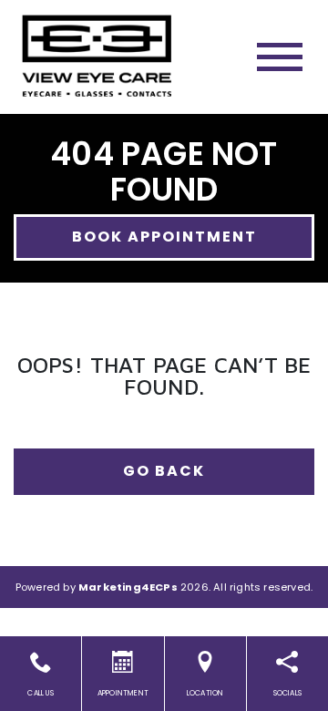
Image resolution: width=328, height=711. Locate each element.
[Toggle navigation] (279, 57)
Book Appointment (164, 236)
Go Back (164, 470)
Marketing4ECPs (128, 587)
